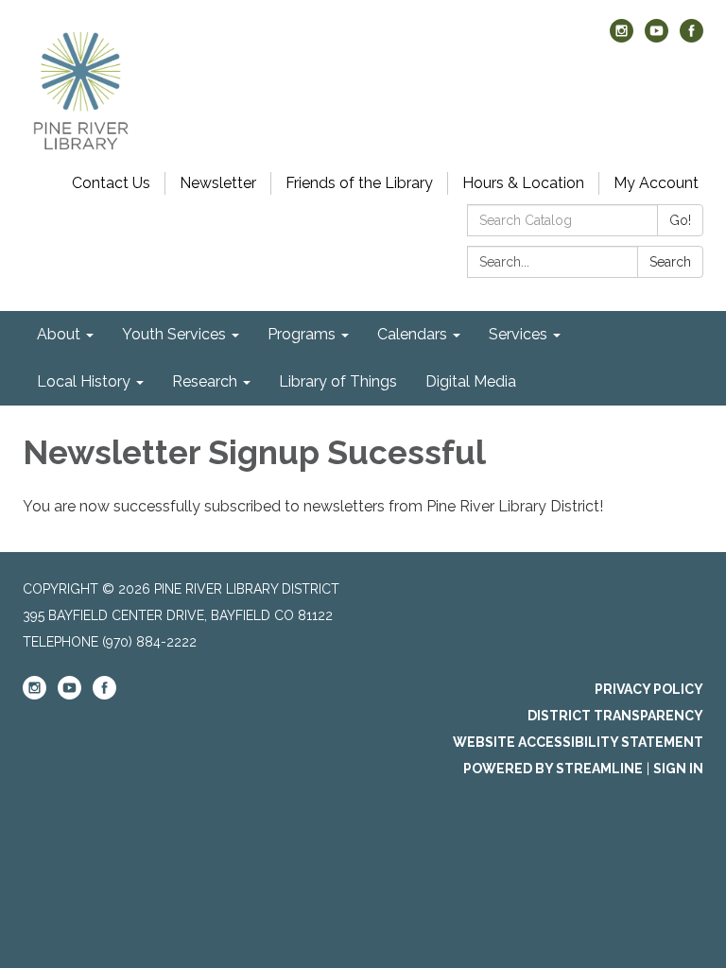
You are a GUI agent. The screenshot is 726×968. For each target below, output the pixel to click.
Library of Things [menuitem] (338, 381)
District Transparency (615, 715)
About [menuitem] (58, 334)
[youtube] (656, 37)
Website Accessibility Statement (578, 742)
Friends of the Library (359, 183)
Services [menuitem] (518, 334)
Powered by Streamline (553, 768)
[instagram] (621, 37)
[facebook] (691, 37)
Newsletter (218, 183)
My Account (656, 183)
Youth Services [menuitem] (174, 334)
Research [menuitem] (204, 381)
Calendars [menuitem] (412, 334)
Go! (680, 220)
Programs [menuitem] (302, 334)
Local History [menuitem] (83, 381)
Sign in (678, 768)
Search (670, 261)
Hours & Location (523, 183)
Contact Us (111, 183)
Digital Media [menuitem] (470, 381)
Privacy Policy (649, 689)
